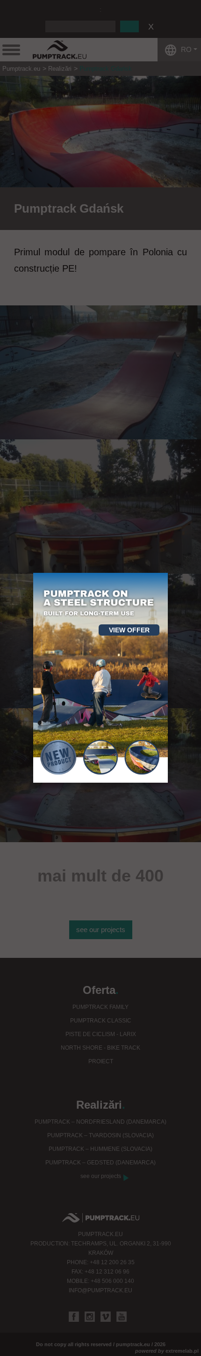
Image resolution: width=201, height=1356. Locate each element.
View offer (129, 630)
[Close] (167, 572)
